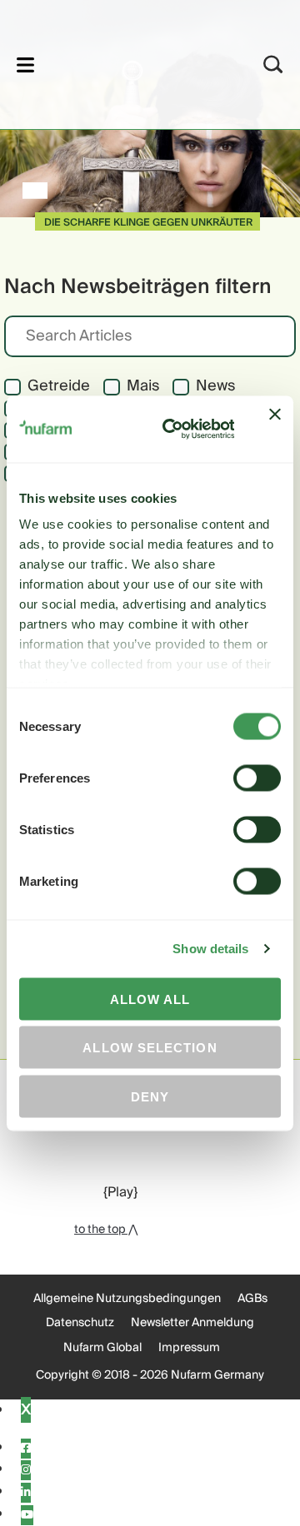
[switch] (257, 777)
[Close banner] (275, 429)
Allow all (150, 999)
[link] (128, 62)
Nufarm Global (102, 1348)
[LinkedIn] (26, 1493)
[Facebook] (26, 1449)
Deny (150, 1096)
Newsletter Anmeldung (192, 1323)
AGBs (253, 1299)
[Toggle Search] (273, 64)
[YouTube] (27, 1515)
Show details (210, 949)
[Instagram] (26, 1470)
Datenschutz (80, 1323)
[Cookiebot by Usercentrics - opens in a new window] (173, 429)
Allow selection (149, 1048)
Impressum (189, 1348)
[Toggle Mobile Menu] (25, 64)
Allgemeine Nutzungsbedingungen (127, 1299)
